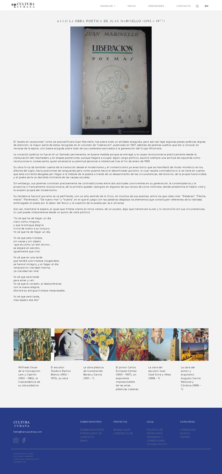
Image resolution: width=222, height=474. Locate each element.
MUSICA (185, 433)
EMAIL (84, 440)
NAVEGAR (106, 6)
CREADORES (156, 6)
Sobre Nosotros (92, 430)
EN (206, 6)
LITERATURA (188, 430)
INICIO (132, 6)
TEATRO (185, 437)
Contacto (183, 6)
